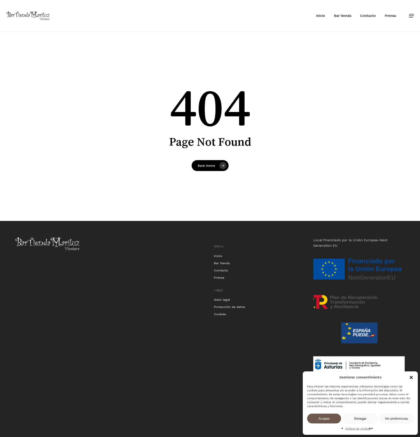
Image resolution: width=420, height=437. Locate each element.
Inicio (218, 256)
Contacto (221, 270)
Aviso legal (222, 299)
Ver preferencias (396, 418)
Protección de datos (229, 307)
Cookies (220, 314)
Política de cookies (358, 428)
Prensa (219, 277)
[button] (411, 377)
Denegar (360, 418)
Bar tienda (222, 263)
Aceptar (324, 418)
